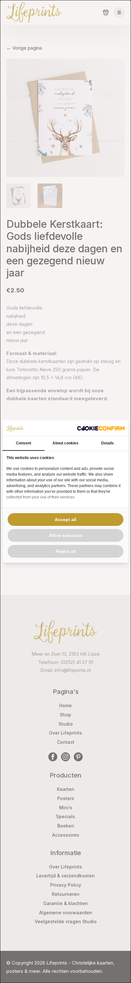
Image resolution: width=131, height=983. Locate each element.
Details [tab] (107, 443)
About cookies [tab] (65, 443)
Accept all (65, 519)
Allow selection (65, 535)
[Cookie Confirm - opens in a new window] (101, 428)
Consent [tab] (23, 443)
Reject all (66, 551)
